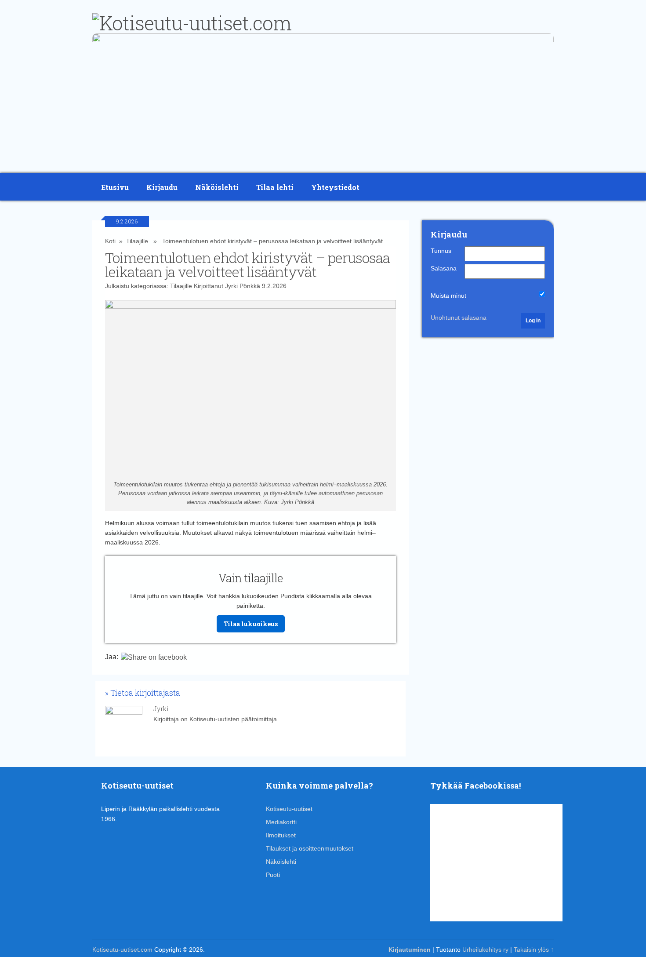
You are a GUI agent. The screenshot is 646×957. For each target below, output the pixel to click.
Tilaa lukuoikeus (251, 624)
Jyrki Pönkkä (242, 285)
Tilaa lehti (275, 187)
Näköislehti (217, 187)
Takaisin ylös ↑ (534, 949)
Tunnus (441, 250)
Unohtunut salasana (458, 317)
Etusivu (115, 187)
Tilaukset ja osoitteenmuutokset (309, 848)
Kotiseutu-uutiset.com (122, 949)
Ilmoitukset (281, 835)
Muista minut (448, 295)
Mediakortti (281, 822)
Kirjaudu (162, 187)
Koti (110, 241)
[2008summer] (323, 40)
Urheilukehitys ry (485, 949)
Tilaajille (137, 241)
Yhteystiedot (335, 187)
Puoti (273, 874)
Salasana (444, 268)
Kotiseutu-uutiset (289, 808)
